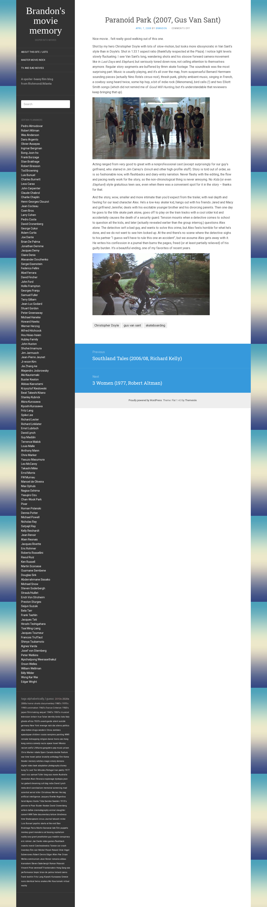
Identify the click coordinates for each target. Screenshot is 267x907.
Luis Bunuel (28, 175)
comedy (36, 743)
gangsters (47, 748)
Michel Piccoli (44, 850)
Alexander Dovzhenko (34, 259)
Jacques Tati (29, 619)
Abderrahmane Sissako (35, 579)
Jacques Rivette (31, 544)
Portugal (50, 770)
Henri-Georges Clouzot (35, 201)
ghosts (24, 721)
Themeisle (191, 400)
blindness (61, 814)
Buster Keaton (30, 379)
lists (63, 717)
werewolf (38, 868)
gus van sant (132, 325)
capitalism (59, 832)
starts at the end (48, 823)
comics (29, 743)
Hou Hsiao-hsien (31, 335)
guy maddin (53, 836)
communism (33, 859)
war (23, 757)
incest (31, 845)
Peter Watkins (29, 655)
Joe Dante (27, 237)
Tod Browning (29, 170)
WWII (67, 734)
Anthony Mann (30, 450)
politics (66, 725)
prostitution (42, 836)
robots (37, 752)
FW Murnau (28, 477)
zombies (57, 730)
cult (42, 783)
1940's (50, 712)
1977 (67, 770)
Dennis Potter (29, 512)
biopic (36, 872)
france (49, 708)
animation (33, 708)
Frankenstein (49, 868)
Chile (61, 850)
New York (34, 725)
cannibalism (37, 788)
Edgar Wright (29, 681)
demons (60, 761)
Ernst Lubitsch (30, 428)
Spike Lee (27, 415)
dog (46, 783)
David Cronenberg (32, 223)
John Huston (29, 343)
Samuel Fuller (29, 295)
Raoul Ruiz (27, 557)
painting (60, 734)
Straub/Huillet (29, 592)
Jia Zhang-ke (29, 366)
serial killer (35, 792)
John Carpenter (30, 188)
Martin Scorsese (31, 566)
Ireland (58, 872)
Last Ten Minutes (37, 770)
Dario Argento (29, 139)
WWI (30, 814)
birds (57, 717)
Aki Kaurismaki (30, 375)
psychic (36, 823)
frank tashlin (27, 877)
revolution (25, 779)
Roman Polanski (31, 508)
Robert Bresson (30, 166)
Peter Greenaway (32, 312)
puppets (64, 828)
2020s (65, 699)
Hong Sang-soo (63, 868)
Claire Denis (28, 255)
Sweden (56, 801)
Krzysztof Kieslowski (34, 388)
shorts (37, 703)
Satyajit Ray (28, 526)
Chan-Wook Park (31, 499)
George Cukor (29, 228)
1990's (24, 708)
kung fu (24, 770)
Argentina (61, 796)
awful (30, 748)
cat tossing (49, 832)
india (51, 783)
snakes (44, 881)
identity (51, 717)
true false (42, 717)
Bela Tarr (26, 610)
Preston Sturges (31, 601)
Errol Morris (28, 472)
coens (64, 872)
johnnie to (25, 805)
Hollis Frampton (30, 286)
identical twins (33, 881)
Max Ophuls (28, 486)
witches (40, 761)
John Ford (27, 281)
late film (56, 828)
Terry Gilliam (28, 299)
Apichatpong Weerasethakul (38, 659)
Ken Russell (28, 561)
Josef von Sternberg (34, 650)
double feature (61, 752)
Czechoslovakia (42, 845)
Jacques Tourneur (32, 632)
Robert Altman (30, 130)
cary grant (32, 836)
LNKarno (38, 748)
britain (34, 717)
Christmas (46, 792)
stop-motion (26, 730)
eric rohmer (26, 841)
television (25, 717)
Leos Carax (28, 183)
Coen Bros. (27, 210)
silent (55, 721)
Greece (64, 877)
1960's (42, 708)
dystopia (59, 779)
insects (24, 845)
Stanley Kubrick (30, 397)
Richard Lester (30, 419)
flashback (59, 841)
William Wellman (31, 668)
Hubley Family (29, 339)
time (23, 819)
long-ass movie (51, 774)
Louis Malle (28, 446)
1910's (63, 801)
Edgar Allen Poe (54, 854)
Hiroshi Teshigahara (33, 623)
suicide (62, 721)
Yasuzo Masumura (33, 459)
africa (30, 721)
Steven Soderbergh (33, 588)
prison (66, 748)
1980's (58, 703)
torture (53, 814)
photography (54, 765)
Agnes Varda (29, 646)
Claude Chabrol (30, 192)
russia (43, 734)
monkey (24, 832)
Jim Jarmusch (30, 352)
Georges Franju (30, 290)
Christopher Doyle (106, 325)
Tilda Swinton (45, 801)
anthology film (56, 757)
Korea (66, 757)
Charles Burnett (30, 179)
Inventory (25, 850)
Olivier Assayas (30, 143)
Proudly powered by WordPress (145, 400)
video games (49, 841)
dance (50, 739)
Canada (50, 752)
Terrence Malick (31, 441)
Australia (63, 774)
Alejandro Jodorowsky (35, 370)
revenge (43, 725)
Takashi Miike (29, 468)
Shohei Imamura (31, 348)
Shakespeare (32, 819)
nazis (43, 743)
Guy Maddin (28, 437)
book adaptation (40, 765)
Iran (56, 770)
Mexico (62, 743)
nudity (24, 836)
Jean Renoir (28, 535)
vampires (51, 734)
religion (43, 739)
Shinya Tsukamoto (32, 641)
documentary (47, 703)
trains (56, 739)
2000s (24, 703)
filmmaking (33, 712)
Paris (33, 828)
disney (63, 765)
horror (31, 703)
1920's (37, 721)
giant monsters (36, 832)
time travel (30, 757)
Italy (67, 717)
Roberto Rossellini (32, 552)
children (36, 734)
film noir (34, 850)
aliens (59, 725)
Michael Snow (29, 584)
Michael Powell (30, 517)
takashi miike (59, 819)
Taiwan (53, 845)
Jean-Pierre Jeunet (33, 357)
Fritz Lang (27, 410)
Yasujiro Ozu (29, 495)
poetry (61, 770)
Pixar (24, 503)
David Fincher (29, 277)
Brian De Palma (30, 241)
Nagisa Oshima (30, 490)
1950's (65, 708)
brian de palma (47, 872)
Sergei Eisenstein (31, 264)
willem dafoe (27, 810)
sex (61, 739)
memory (32, 761)
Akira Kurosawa (30, 401)
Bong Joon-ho (30, 152)
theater (24, 761)
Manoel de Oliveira (32, 481)
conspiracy (65, 836)
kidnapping (34, 739)
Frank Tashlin (29, 615)
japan (24, 712)
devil (28, 788)
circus (41, 819)
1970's (65, 703)
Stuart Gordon (30, 308)
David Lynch (28, 432)
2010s (58, 698)
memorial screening (53, 788)
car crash (61, 845)
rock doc (52, 725)
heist (23, 801)
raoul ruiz (25, 774)
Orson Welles (29, 663)
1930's (57, 712)
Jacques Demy (30, 250)
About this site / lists (34, 52)
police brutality (42, 757)
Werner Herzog (30, 326)
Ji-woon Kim (28, 361)
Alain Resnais (29, 539)
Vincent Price (27, 868)
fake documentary (41, 814)
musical (65, 712)
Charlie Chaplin (30, 197)
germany (25, 725)
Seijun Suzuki (29, 606)
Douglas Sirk (28, 575)
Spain (43, 752)
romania (56, 859)
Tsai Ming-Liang (30, 628)
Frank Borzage (30, 157)
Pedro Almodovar (32, 126)
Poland (55, 850)
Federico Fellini (30, 268)
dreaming (35, 783)
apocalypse (26, 734)
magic (47, 761)
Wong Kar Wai (29, 677)
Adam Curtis (29, 232)
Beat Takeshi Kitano (33, 392)
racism (24, 748)
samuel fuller (37, 774)
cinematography (41, 810)
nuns (23, 881)
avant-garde (46, 721)
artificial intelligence (30, 796)
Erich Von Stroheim (33, 597)
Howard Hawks (30, 321)
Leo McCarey (29, 463)
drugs (35, 730)
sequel (42, 712)
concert (24, 814)
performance (27, 872)
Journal (48, 819)
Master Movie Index (33, 60)
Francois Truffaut (32, 637)
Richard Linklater (31, 424)
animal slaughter (57, 810)
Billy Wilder (27, 672)
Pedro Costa (28, 219)
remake (24, 739)
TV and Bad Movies (32, 68)
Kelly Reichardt (30, 530)
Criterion (57, 708)
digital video (26, 765)
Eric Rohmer (28, 548)
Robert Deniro (39, 854)
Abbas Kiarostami (32, 384)
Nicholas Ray (29, 521)
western (42, 730)
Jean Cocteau (29, 206)
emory (53, 761)
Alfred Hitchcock (31, 330)
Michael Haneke (31, 317)
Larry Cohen (28, 214)
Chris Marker (29, 455)
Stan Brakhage (30, 161)
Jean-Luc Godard (31, 303)
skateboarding (155, 325)
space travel (52, 743)
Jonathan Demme (32, 246)
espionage (49, 779)
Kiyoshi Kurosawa (32, 406)
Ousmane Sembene (33, 570)
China (49, 730)
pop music (58, 748)
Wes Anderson (30, 135)
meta (23, 788)
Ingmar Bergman (31, 148)
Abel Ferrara (28, 272)
